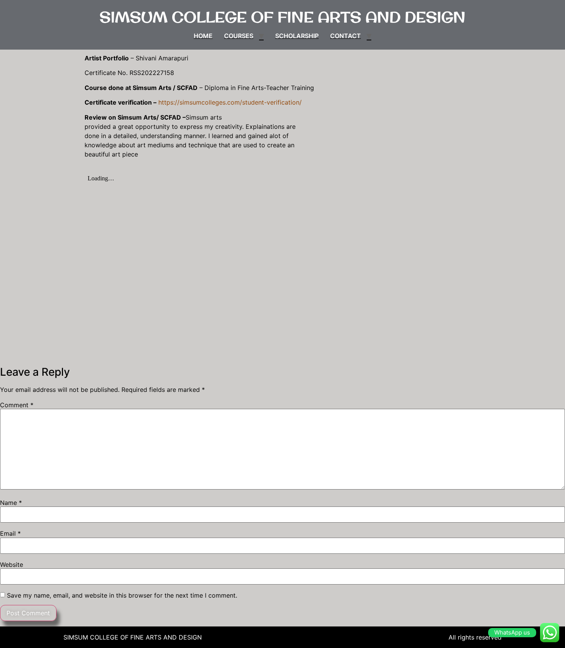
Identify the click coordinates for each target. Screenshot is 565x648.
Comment (16, 405)
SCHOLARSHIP (297, 36)
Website (11, 564)
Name (11, 503)
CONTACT (345, 36)
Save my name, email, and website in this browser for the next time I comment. (122, 595)
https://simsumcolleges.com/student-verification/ (230, 102)
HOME (203, 36)
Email (10, 533)
